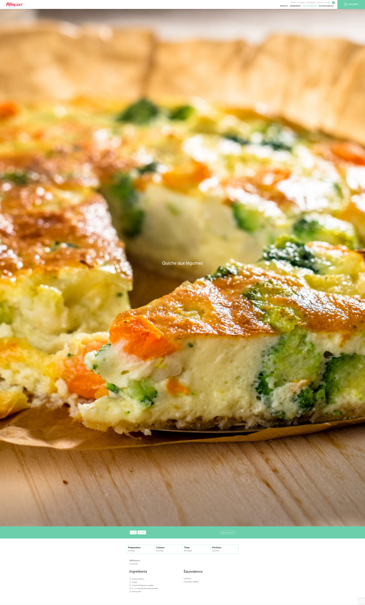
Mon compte (353, 4)
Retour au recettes (228, 532)
